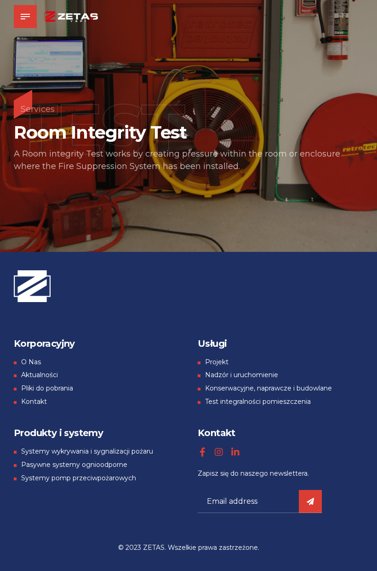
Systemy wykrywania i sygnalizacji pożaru (87, 451)
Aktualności (39, 375)
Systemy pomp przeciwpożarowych (78, 478)
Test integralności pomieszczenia (258, 401)
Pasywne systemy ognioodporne (74, 464)
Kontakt (34, 401)
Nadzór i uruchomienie (241, 375)
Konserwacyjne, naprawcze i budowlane (268, 388)
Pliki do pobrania (47, 388)
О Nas (31, 362)
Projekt (216, 362)
